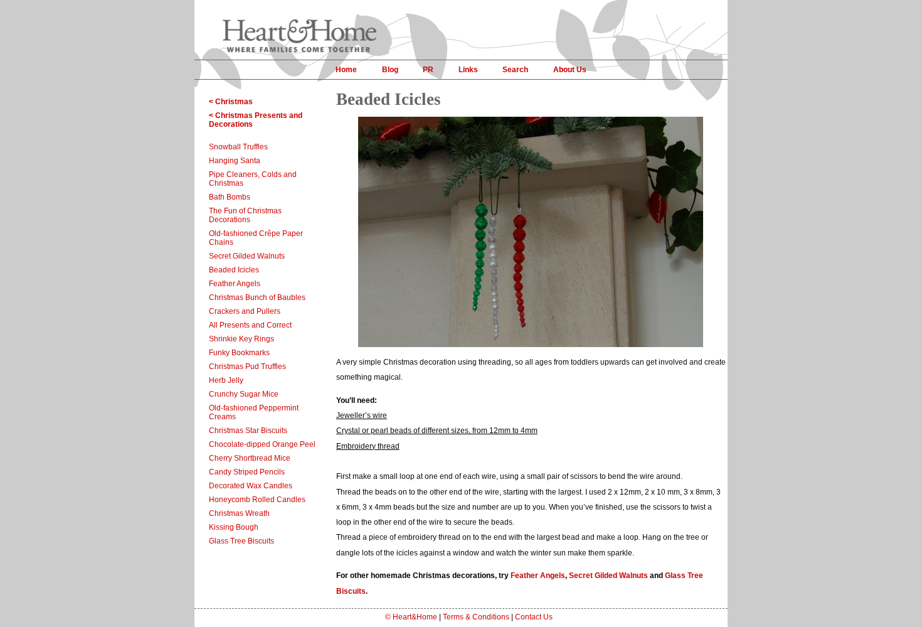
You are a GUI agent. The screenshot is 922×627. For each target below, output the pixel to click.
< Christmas (231, 101)
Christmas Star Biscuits (248, 430)
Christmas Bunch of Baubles (257, 297)
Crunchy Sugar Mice (243, 394)
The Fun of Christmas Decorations (245, 215)
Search (515, 69)
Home (346, 69)
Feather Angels (234, 283)
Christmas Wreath (239, 513)
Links (468, 69)
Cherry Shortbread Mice (249, 458)
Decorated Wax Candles (250, 485)
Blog (390, 69)
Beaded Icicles (234, 269)
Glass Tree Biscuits (241, 541)
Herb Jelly (226, 380)
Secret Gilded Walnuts (247, 256)
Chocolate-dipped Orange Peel (262, 444)
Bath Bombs (229, 197)
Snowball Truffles (238, 146)
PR (428, 69)
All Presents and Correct (250, 325)
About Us (569, 69)
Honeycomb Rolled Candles (257, 499)
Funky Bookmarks (239, 352)
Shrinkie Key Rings (241, 339)
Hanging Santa (234, 160)
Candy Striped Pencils (247, 472)
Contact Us (534, 617)
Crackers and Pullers (244, 311)
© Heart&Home (411, 617)
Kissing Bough (233, 527)
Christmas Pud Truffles (247, 366)
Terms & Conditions (476, 617)
